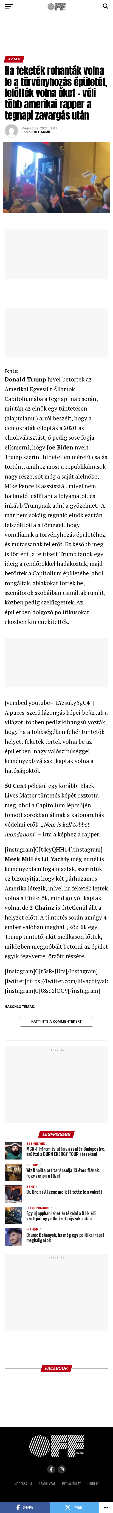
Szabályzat (46, 1483)
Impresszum (23, 1483)
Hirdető (93, 1483)
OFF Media (42, 132)
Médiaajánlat (71, 1483)
